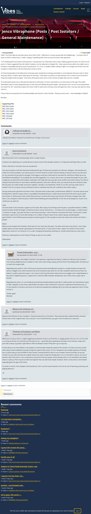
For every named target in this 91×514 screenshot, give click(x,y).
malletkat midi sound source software (21, 424)
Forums (76, 9)
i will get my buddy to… (22, 130)
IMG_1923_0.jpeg (8, 111)
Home (4, 24)
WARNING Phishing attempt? (18, 453)
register (11, 143)
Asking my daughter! (10, 438)
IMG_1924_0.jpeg (8, 109)
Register (87, 3)
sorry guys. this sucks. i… (11, 495)
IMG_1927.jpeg (7, 118)
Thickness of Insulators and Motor (26, 331)
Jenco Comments (19, 151)
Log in (4, 143)
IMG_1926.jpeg (7, 116)
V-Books (68, 9)
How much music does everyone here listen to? (24, 415)
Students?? (5, 429)
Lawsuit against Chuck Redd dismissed (21, 472)
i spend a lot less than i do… (12, 476)
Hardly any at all (8, 457)
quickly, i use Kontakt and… (12, 485)
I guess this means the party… (13, 447)
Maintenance (39, 24)
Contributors (58, 9)
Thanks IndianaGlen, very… (28, 252)
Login (81, 3)
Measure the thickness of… (23, 309)
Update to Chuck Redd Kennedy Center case (19, 466)
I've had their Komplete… (11, 419)
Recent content (59, 12)
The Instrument (25, 24)
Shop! (83, 9)
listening (4, 410)
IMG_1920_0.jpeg (8, 113)
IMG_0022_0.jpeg (8, 106)
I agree (77, 511)
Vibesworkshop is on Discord (18, 443)
